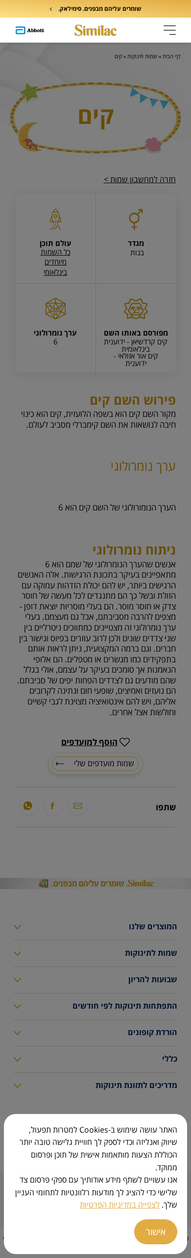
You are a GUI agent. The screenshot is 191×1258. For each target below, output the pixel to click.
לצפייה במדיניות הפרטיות (120, 1204)
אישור (156, 1231)
